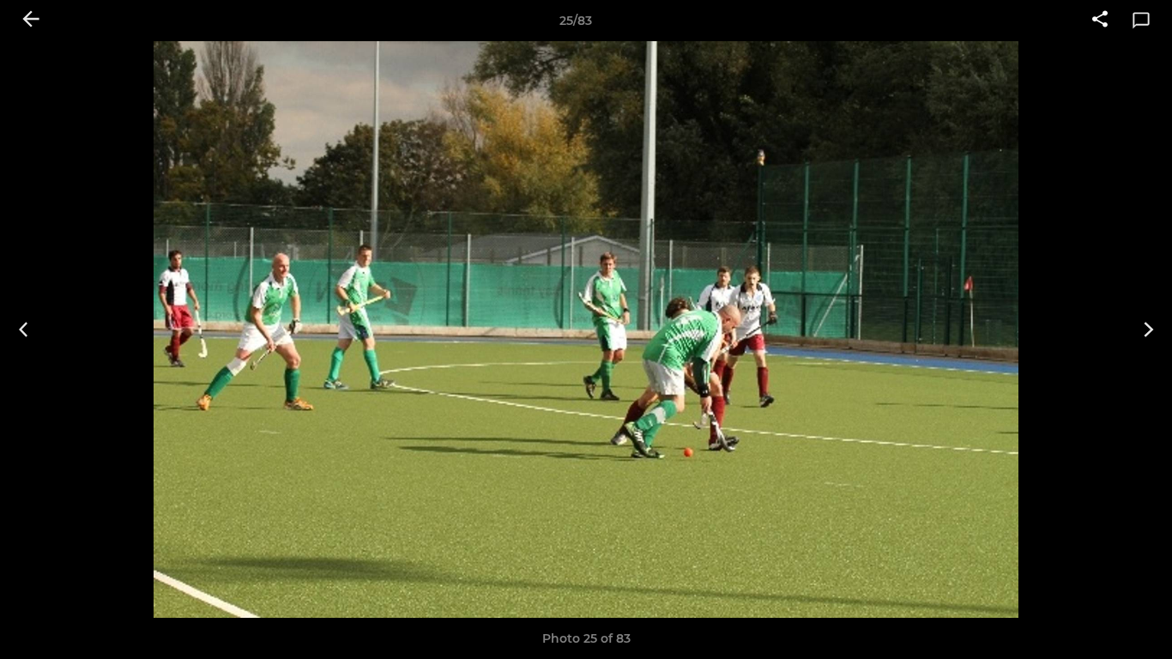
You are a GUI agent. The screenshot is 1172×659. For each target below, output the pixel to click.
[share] (1100, 21)
